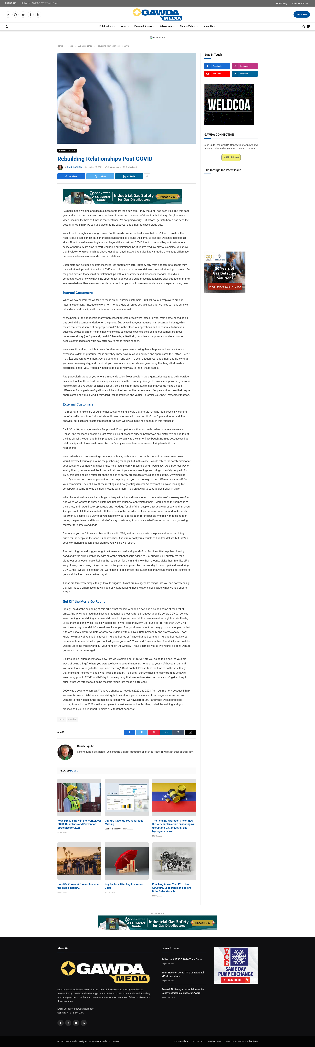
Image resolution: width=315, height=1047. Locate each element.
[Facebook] (46, 200)
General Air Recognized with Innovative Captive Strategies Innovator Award (183, 991)
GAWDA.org (281, 3)
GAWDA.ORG (198, 1041)
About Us (208, 26)
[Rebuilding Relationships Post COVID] (126, 98)
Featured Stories (143, 26)
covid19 (72, 719)
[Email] (46, 230)
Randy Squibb (74, 167)
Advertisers (166, 26)
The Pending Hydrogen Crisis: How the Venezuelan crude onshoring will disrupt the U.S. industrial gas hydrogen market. (173, 826)
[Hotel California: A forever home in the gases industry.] (79, 861)
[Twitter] (46, 208)
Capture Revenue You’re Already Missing (124, 822)
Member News (214, 1041)
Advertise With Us (300, 3)
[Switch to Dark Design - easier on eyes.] (6, 26)
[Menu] (308, 26)
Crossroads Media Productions (104, 1041)
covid (61, 719)
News (123, 26)
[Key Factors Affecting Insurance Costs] (127, 861)
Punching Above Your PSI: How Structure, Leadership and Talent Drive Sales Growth (171, 888)
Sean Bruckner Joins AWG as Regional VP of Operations (183, 974)
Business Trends (67, 151)
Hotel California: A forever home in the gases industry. (78, 886)
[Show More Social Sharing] (147, 176)
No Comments (114, 167)
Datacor (117, 829)
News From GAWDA (234, 1041)
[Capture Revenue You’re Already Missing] (127, 797)
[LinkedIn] (46, 215)
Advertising (252, 1041)
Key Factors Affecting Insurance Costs (124, 886)
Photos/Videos (187, 26)
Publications (106, 26)
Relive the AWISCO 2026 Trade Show (39, 3)
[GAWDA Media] (157, 14)
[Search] (304, 26)
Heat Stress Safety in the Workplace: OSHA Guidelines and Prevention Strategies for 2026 (79, 824)
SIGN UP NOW (231, 157)
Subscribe (301, 14)
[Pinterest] (46, 223)
